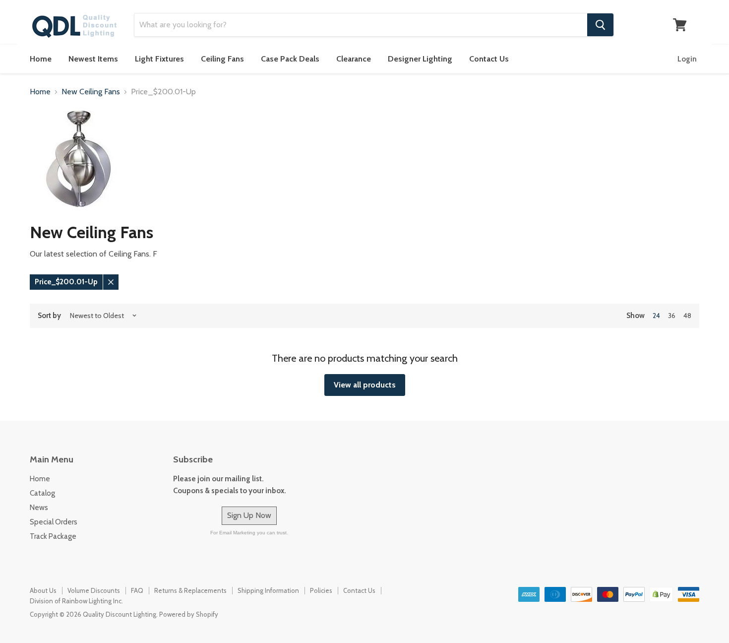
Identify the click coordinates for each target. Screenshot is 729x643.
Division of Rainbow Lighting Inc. (76, 601)
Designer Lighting (420, 59)
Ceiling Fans (222, 59)
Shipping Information (268, 590)
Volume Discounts (93, 590)
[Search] (600, 24)
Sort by (49, 316)
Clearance (353, 59)
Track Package (53, 536)
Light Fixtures (159, 59)
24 (656, 315)
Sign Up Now (249, 515)
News (39, 507)
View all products (365, 384)
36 (671, 315)
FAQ (137, 590)
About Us (43, 590)
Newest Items (93, 59)
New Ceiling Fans (90, 91)
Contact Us (489, 59)
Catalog (42, 493)
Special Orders (53, 521)
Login (687, 59)
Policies (321, 590)
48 (687, 315)
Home (41, 59)
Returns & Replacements (190, 590)
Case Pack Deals (290, 59)
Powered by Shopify (188, 614)
